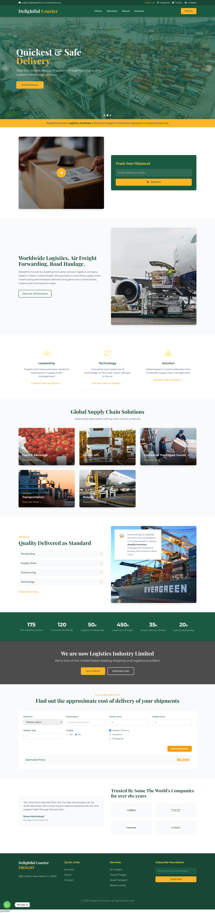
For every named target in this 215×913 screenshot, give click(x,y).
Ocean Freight (118, 874)
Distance (28, 716)
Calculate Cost (179, 748)
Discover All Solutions (35, 293)
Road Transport (119, 880)
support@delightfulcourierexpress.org (41, 2)
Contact (139, 11)
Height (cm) (158, 716)
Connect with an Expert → (46, 383)
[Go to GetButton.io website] (7, 910)
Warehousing (118, 885)
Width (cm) (115, 716)
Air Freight (116, 869)
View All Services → (30, 591)
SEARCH (155, 182)
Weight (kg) (29, 730)
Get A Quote (93, 671)
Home (98, 11)
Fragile (69, 730)
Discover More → (32, 460)
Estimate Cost (120, 671)
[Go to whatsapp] (7, 904)
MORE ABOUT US (31, 80)
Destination (72, 716)
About (126, 11)
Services (112, 11)
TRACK (189, 11)
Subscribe (176, 879)
